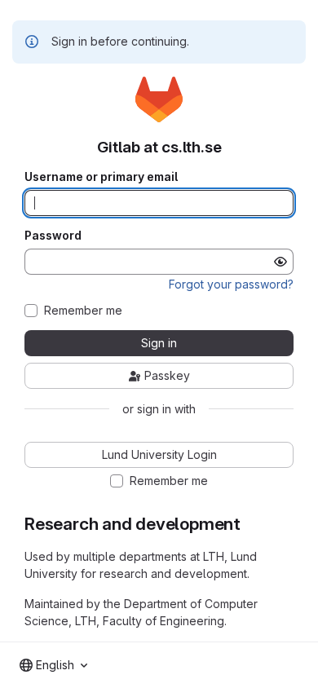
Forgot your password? (231, 284)
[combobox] (53, 665)
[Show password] (280, 262)
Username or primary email (101, 176)
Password (53, 235)
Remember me (83, 310)
